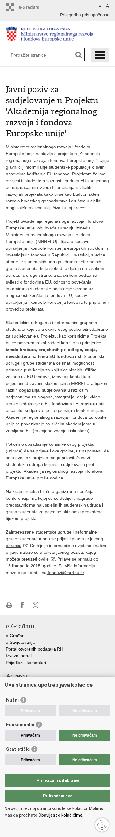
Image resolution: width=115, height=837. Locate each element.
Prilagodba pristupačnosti (84, 14)
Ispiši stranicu (9, 605)
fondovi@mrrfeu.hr (65, 572)
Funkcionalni (20, 724)
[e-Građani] (32, 7)
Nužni (12, 700)
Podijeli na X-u (35, 605)
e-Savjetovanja (20, 642)
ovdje (43, 559)
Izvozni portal (19, 655)
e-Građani (15, 635)
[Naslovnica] (57, 34)
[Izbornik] (100, 55)
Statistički (18, 749)
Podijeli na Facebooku (22, 605)
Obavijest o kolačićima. (60, 815)
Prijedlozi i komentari (26, 662)
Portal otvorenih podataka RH (34, 649)
